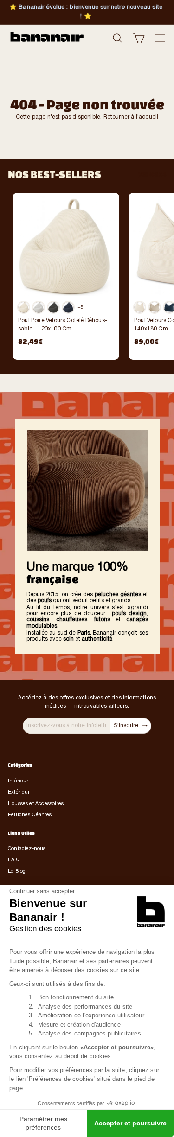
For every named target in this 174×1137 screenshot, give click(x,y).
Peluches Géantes (30, 815)
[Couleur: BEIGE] (154, 307)
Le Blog (17, 871)
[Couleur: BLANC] (23, 307)
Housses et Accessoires (36, 803)
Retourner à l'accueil (131, 117)
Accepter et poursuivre (130, 1123)
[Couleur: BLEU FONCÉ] (68, 307)
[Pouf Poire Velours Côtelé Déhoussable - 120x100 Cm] (66, 272)
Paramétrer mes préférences (43, 1123)
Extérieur (19, 792)
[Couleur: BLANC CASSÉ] (139, 307)
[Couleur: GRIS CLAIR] (38, 307)
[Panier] (138, 38)
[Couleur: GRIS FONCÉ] (53, 307)
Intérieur (18, 781)
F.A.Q (13, 860)
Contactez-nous (27, 848)
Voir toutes (152, 174)
